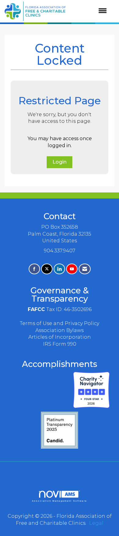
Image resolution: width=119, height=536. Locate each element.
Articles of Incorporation (59, 337)
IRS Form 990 (59, 344)
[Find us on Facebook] (34, 269)
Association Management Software (59, 501)
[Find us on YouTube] (72, 269)
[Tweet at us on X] (46, 269)
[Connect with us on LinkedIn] (59, 269)
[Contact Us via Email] (85, 269)
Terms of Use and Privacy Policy (59, 323)
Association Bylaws (59, 330)
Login (59, 162)
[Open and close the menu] (89, 11)
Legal (96, 523)
